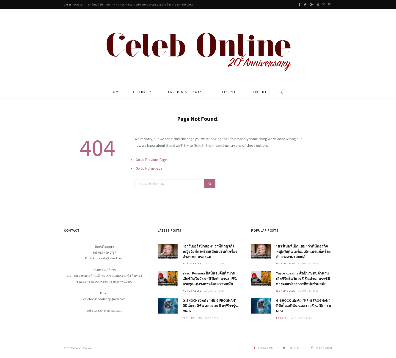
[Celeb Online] (198, 48)
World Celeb (192, 263)
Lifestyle (227, 92)
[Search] (279, 92)
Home (116, 92)
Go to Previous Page (151, 159)
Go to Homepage (149, 168)
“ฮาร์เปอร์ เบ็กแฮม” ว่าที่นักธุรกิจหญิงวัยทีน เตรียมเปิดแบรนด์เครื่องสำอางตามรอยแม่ (140, 4)
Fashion (189, 318)
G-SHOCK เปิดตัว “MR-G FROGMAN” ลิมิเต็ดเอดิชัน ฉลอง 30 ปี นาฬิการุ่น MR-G (210, 305)
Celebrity (142, 92)
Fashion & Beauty (185, 92)
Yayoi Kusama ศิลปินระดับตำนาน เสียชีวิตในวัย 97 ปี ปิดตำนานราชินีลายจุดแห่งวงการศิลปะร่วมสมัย (210, 278)
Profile (260, 92)
